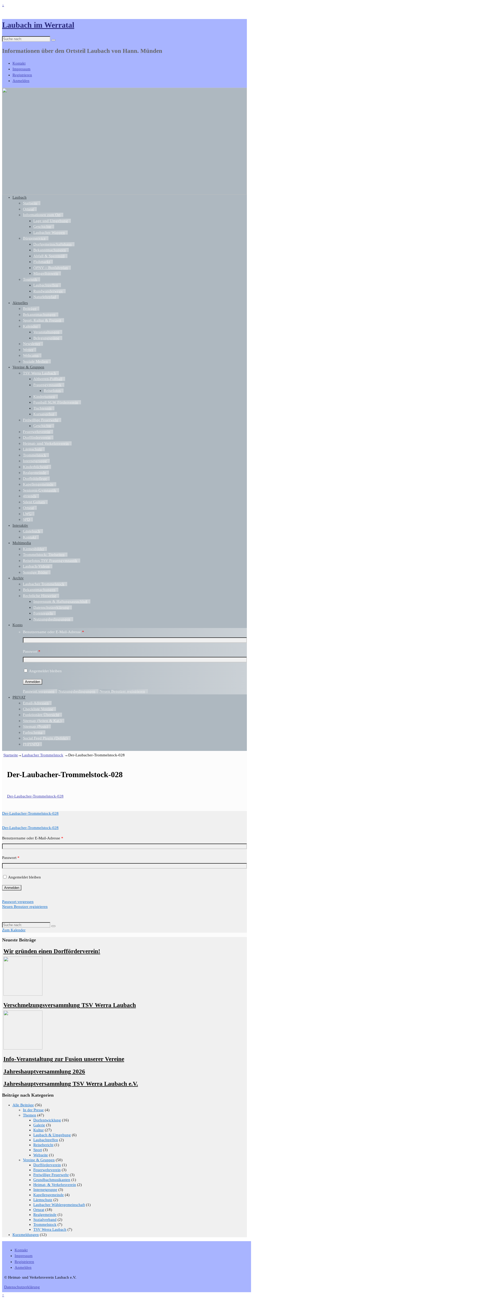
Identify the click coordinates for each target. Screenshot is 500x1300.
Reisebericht (43, 1145)
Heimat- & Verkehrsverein (54, 1185)
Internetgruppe (35, 461)
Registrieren (22, 75)
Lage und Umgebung (50, 221)
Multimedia (21, 543)
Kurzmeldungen (25, 1235)
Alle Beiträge (23, 1105)
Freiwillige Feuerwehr (40, 420)
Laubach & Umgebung (52, 1135)
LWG (27, 514)
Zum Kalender (14, 930)
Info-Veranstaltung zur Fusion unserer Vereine (63, 1059)
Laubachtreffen (45, 285)
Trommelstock (34, 455)
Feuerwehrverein (36, 432)
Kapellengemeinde (38, 484)
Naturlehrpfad (44, 297)
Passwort (31, 651)
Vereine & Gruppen (28, 367)
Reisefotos (52, 390)
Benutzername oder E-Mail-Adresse (53, 632)
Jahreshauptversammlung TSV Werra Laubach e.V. (70, 1084)
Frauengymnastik (47, 385)
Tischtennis (42, 408)
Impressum (21, 69)
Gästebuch (31, 531)
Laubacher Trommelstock (43, 584)
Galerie (39, 1125)
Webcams (31, 355)
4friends (29, 496)
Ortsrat (28, 209)
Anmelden (20, 81)
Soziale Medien (35, 361)
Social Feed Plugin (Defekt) (45, 738)
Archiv (18, 578)
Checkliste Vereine (38, 709)
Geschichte (42, 226)
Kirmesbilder (33, 549)
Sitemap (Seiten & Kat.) (42, 721)
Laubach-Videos (36, 566)
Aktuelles (20, 303)
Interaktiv (20, 525)
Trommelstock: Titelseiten (44, 554)
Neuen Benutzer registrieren (122, 691)
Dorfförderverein (37, 437)
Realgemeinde (34, 472)
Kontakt (19, 63)
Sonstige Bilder (35, 572)
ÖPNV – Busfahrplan (50, 268)
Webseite (40, 1155)
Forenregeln (43, 613)
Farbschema (32, 732)
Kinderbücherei (35, 467)
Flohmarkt (41, 262)
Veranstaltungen (46, 332)
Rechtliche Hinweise (39, 596)
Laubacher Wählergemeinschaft (59, 1205)
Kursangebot (43, 414)
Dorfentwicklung (47, 1120)
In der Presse (33, 1110)
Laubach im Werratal (38, 25)
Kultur (38, 1130)
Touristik (30, 279)
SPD (26, 519)
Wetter (28, 350)
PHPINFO (31, 744)
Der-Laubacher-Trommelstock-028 (35, 796)
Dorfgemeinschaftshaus (52, 244)
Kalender (30, 326)
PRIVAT (19, 697)
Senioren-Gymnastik (39, 490)
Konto (17, 625)
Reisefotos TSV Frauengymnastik (50, 560)
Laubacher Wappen (49, 232)
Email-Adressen (36, 703)
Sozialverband (45, 1219)
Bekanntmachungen (49, 250)
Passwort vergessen (38, 691)
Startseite (30, 203)
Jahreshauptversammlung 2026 (44, 1071)
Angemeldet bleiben (45, 671)
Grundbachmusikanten (51, 1180)
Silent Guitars (34, 502)
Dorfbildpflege (35, 478)
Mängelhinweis (45, 273)
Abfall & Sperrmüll (49, 256)
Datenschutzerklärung (51, 607)
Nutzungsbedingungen (51, 619)
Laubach (19, 197)
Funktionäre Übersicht (41, 715)
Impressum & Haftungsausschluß (60, 601)
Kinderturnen (44, 396)
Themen (29, 1115)
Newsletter (31, 344)
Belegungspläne (46, 338)
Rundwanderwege (48, 291)
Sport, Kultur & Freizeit (42, 320)
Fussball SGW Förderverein (55, 402)
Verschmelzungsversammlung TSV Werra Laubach (69, 1005)
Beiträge (29, 308)
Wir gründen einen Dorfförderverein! (51, 951)
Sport (37, 1150)
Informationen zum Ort (41, 215)
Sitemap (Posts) (35, 726)
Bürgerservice (34, 238)
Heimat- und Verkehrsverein (46, 443)
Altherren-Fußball (47, 379)
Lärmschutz (32, 449)
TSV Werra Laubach (39, 373)
